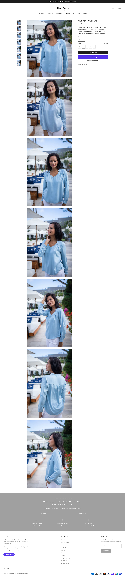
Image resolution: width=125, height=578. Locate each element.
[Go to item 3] (19, 35)
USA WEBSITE (82, 513)
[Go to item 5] (19, 49)
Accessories (59, 13)
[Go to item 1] (19, 22)
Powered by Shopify (23, 573)
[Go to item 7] (19, 63)
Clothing (50, 13)
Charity (63, 555)
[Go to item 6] (19, 56)
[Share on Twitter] (84, 64)
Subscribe (106, 551)
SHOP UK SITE (65, 561)
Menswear (67, 13)
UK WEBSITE (42, 513)
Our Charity (76, 13)
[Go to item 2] (19, 28)
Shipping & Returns (66, 545)
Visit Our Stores (65, 542)
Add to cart (93, 52)
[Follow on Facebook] (4, 568)
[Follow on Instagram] (8, 568)
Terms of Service (65, 558)
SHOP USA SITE (65, 563)
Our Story (63, 550)
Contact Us (64, 540)
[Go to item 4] (19, 42)
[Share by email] (88, 64)
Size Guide (63, 547)
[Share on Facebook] (82, 64)
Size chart (105, 44)
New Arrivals (41, 13)
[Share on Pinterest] (86, 64)
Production (64, 553)
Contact (85, 13)
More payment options (93, 60)
